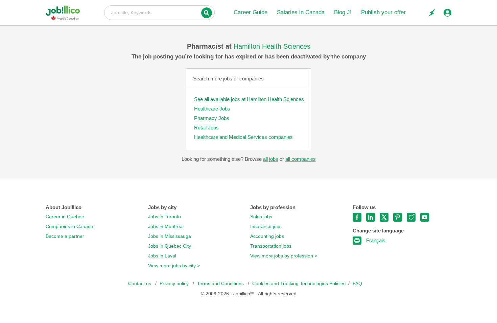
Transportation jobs (270, 246)
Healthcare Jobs (212, 108)
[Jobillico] (65, 12)
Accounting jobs (267, 236)
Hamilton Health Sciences (272, 46)
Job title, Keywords (159, 12)
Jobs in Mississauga (169, 236)
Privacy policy (175, 283)
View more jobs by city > (174, 265)
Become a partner (65, 236)
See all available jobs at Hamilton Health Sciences (249, 99)
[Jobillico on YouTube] (424, 217)
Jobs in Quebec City (169, 246)
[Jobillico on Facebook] (357, 217)
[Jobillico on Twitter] (384, 217)
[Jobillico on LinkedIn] (370, 217)
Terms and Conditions (221, 283)
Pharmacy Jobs (211, 118)
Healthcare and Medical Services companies (243, 137)
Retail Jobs (206, 127)
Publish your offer (383, 12)
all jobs (270, 159)
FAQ (357, 283)
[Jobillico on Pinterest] (397, 217)
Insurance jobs (266, 226)
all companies (300, 159)
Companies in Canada (69, 226)
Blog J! (343, 12)
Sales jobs (261, 216)
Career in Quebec (65, 216)
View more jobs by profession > (283, 255)
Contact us (140, 283)
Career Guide (250, 12)
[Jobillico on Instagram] (411, 217)
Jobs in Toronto (164, 216)
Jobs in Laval (162, 255)
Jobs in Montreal (166, 226)
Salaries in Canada (301, 12)
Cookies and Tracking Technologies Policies (299, 283)
